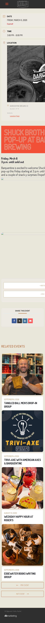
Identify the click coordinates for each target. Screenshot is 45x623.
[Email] (30, 320)
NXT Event (20, 594)
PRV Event (25, 585)
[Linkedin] (25, 320)
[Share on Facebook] (14, 320)
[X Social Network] (19, 320)
